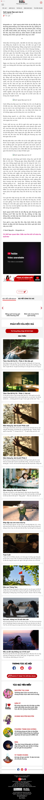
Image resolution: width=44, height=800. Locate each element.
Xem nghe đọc (28, 8)
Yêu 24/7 (4, 8)
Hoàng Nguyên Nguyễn (24, 716)
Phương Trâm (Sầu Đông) (25, 729)
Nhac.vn (23, 798)
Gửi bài (20, 292)
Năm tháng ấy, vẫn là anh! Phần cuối (16, 425)
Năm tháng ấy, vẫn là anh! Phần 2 (15, 458)
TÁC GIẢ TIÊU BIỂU (22, 684)
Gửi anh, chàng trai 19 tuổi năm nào (16, 619)
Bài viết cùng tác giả (26, 298)
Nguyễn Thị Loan (22, 690)
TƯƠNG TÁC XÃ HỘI (22, 663)
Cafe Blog (12, 8)
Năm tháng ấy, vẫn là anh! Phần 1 (15, 490)
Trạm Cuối (6, 555)
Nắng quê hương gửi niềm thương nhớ (12, 314)
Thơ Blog (19, 8)
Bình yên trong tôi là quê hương (31, 314)
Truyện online (38, 8)
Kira (16, 742)
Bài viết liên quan (9, 298)
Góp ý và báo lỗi (22, 797)
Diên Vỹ (18, 703)
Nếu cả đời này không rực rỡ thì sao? (16, 652)
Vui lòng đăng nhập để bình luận (22, 331)
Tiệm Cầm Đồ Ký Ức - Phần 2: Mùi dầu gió (18, 361)
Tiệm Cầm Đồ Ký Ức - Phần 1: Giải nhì (16, 393)
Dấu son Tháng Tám (10, 587)
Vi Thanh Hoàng (21, 755)
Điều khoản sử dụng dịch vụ (22, 796)
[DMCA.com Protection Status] (17, 789)
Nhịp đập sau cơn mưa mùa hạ (14, 522)
